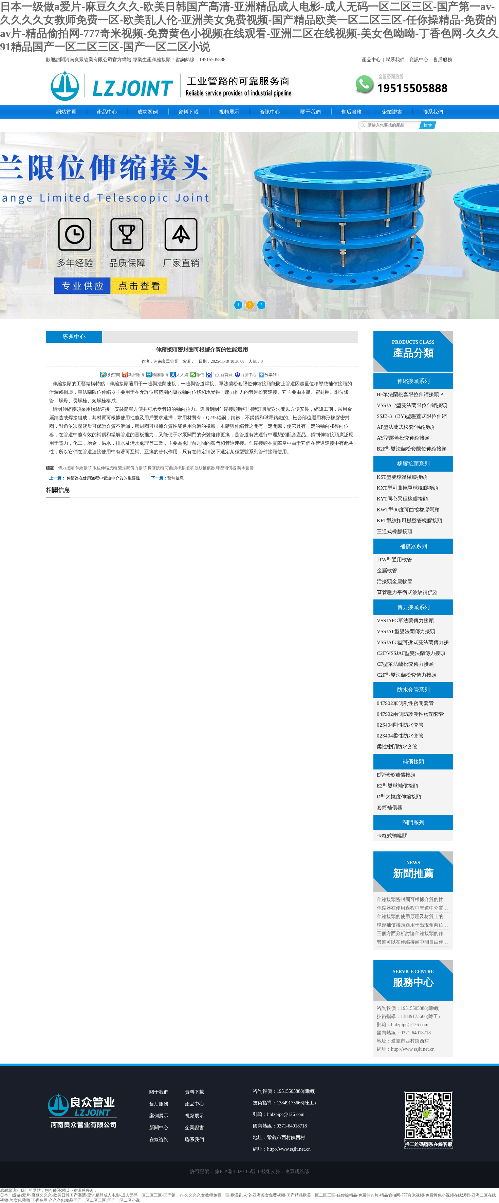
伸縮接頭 (83, 467)
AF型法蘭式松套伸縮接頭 (405, 427)
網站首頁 (66, 112)
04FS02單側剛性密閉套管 (405, 703)
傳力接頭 (66, 467)
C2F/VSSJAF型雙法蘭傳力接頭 (411, 653)
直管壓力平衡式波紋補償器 (407, 592)
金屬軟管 (387, 570)
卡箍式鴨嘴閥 (392, 835)
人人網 (182, 374)
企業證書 (392, 112)
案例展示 (158, 1115)
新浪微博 (136, 374)
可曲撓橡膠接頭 (179, 467)
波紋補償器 (205, 467)
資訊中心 (418, 59)
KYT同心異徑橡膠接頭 (402, 499)
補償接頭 (413, 761)
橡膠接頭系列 (413, 464)
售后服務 (442, 59)
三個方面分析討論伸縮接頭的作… (412, 933)
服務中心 (413, 982)
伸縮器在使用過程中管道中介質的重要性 (103, 478)
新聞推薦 (413, 873)
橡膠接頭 (156, 467)
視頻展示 (229, 112)
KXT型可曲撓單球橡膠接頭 (407, 488)
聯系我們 (395, 59)
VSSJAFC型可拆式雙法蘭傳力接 (413, 642)
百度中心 (248, 374)
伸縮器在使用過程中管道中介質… (412, 908)
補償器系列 (413, 546)
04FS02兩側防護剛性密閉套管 (410, 714)
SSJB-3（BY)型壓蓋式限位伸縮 (412, 416)
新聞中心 (158, 1127)
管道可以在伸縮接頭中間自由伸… (412, 942)
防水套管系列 (413, 690)
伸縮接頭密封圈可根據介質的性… (412, 899)
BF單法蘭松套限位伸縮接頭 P (410, 394)
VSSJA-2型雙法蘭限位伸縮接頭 (412, 405)
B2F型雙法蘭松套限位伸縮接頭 (412, 449)
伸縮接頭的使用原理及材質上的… (412, 916)
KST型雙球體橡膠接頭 (402, 477)
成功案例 (147, 112)
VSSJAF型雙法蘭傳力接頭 (406, 631)
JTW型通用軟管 (394, 559)
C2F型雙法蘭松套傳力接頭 (407, 675)
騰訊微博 (160, 374)
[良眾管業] (83, 1132)
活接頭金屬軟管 (394, 581)
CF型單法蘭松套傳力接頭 (405, 664)
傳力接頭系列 (413, 607)
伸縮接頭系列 (413, 381)
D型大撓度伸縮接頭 (399, 796)
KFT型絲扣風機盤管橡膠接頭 (409, 520)
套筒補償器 (389, 807)
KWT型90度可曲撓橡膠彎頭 (408, 509)
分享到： (272, 374)
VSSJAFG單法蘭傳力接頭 (405, 620)
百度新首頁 (222, 374)
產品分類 (413, 352)
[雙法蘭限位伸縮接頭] (249, 225)
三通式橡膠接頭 (394, 531)
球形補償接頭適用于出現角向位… (412, 925)
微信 (200, 374)
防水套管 (245, 467)
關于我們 (310, 112)
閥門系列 (413, 822)
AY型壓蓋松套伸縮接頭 (403, 438)
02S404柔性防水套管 (400, 736)
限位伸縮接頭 (105, 467)
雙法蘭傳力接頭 (132, 467)
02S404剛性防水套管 (400, 725)
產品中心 (371, 59)
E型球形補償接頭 (396, 775)
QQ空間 (113, 374)
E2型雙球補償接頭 (397, 786)
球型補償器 (226, 467)
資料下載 (188, 112)
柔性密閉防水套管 (397, 746)
